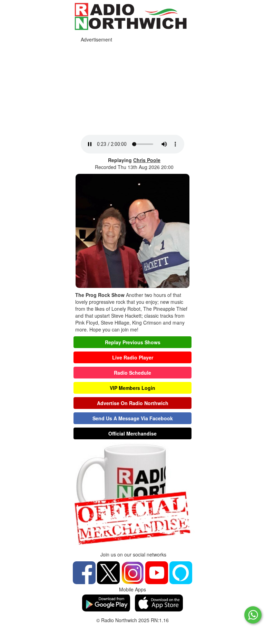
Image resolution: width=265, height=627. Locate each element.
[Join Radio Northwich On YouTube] (156, 571)
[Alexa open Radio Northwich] (180, 571)
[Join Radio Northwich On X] (108, 571)
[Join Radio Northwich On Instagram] (132, 571)
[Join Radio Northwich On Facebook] (84, 571)
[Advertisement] (132, 87)
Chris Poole (146, 160)
